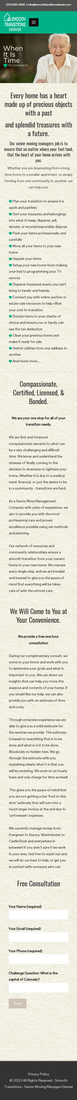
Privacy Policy (38, 1074)
